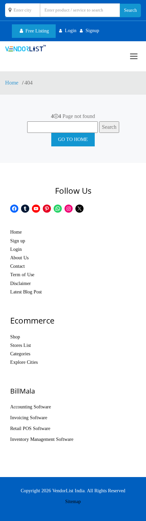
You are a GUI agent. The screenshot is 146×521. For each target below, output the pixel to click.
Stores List (20, 345)
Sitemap (73, 501)
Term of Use (22, 274)
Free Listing (36, 30)
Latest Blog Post (26, 291)
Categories (20, 353)
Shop (15, 336)
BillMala (22, 391)
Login (16, 249)
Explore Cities (24, 362)
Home (12, 83)
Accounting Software (30, 406)
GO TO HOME (73, 139)
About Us (19, 257)
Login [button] (70, 30)
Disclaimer (20, 283)
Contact (17, 266)
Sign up (17, 240)
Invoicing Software (28, 417)
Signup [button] (92, 30)
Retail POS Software (30, 428)
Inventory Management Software (41, 439)
